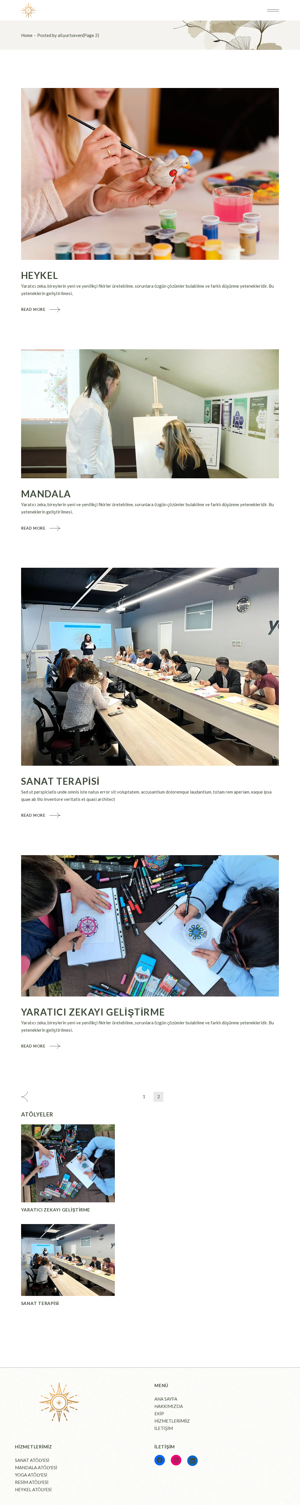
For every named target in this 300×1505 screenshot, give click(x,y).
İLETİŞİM (163, 1428)
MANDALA (46, 493)
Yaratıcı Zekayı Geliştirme (93, 1012)
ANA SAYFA (165, 1398)
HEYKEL (39, 275)
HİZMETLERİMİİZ (172, 1420)
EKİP (159, 1413)
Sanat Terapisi (60, 781)
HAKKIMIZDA (168, 1406)
